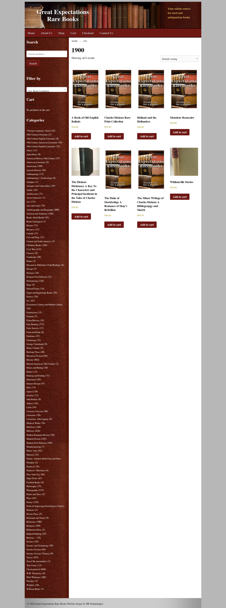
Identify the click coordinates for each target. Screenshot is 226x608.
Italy (28, 387)
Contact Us (106, 33)
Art (27, 201)
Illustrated (31, 379)
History (29, 359)
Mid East (30, 427)
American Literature (35, 162)
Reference (31, 521)
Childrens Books (33, 245)
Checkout (88, 33)
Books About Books (35, 217)
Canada (29, 233)
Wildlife (30, 585)
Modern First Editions (36, 442)
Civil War (30, 249)
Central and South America (38, 241)
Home (31, 33)
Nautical (30, 466)
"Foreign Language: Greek (38, 130)
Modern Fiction (33, 438)
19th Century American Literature (41, 142)
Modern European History (38, 434)
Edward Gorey (32, 288)
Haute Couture (33, 347)
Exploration (31, 312)
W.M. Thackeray (33, 573)
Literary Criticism (34, 411)
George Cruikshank (35, 344)
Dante (29, 261)
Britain (29, 225)
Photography (32, 490)
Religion (30, 525)
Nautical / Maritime (35, 470)
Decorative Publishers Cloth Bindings (43, 264)
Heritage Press (33, 352)
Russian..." (31, 537)
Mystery (30, 454)
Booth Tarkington (34, 221)
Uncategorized (33, 569)
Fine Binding (32, 324)
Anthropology (32, 174)
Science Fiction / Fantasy (38, 553)
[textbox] (47, 91)
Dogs (28, 284)
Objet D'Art (31, 478)
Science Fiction (33, 549)
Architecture (32, 193)
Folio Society (32, 328)
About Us (46, 33)
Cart (73, 33)
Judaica (29, 403)
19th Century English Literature (40, 146)
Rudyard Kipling (33, 533)
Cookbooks (31, 257)
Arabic (29, 189)
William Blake (33, 589)
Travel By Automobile (36, 561)
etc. (28, 300)
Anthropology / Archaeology (39, 177)
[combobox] (46, 89)
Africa (29, 150)
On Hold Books (33, 482)
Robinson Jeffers (33, 529)
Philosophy (31, 486)
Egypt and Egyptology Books (39, 292)
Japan (29, 391)
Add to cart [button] (81, 136)
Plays (28, 498)
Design (29, 268)
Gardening (31, 340)
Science (30, 541)
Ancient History (33, 170)
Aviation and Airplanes (36, 213)
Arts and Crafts (33, 205)
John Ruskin (31, 399)
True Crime (31, 565)
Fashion (30, 316)
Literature (31, 415)
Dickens (30, 272)
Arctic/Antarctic (34, 197)
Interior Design (33, 383)
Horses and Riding (34, 367)
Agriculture (31, 154)
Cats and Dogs (32, 237)
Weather (30, 581)
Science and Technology (37, 545)
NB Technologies (94, 603)
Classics (30, 253)
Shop (61, 33)
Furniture (30, 336)
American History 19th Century (40, 158)
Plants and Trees (33, 494)
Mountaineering (33, 446)
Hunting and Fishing (35, 375)
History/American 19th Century (40, 363)
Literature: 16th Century (37, 419)
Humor (29, 371)
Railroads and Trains (35, 517)
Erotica (29, 296)
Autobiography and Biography (39, 209)
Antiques (30, 182)
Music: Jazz (31, 450)
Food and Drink (33, 332)
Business (30, 229)
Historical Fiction (34, 355)
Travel (29, 557)
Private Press (32, 514)
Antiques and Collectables (38, 185)
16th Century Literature (37, 134)
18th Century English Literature (40, 138)
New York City (33, 474)
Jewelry (30, 395)
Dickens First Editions (36, 276)
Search (33, 63)
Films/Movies (32, 320)
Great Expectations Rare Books (63, 15)
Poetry (29, 502)
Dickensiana (32, 280)
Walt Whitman (33, 577)
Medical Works (33, 423)
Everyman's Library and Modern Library (44, 304)
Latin (28, 407)
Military (30, 430)
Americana (31, 166)
